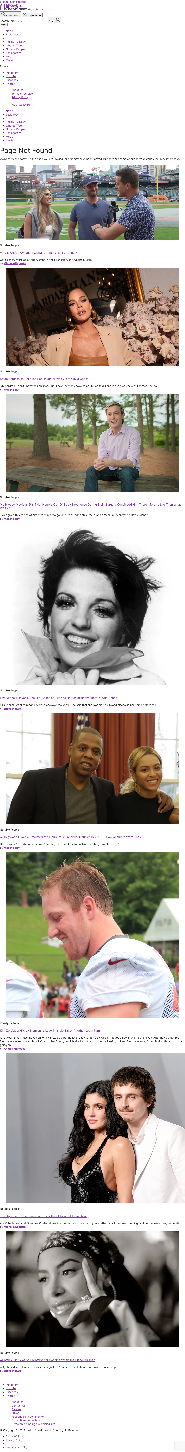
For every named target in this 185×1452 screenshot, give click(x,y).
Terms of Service (22, 93)
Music (9, 56)
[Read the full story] (92, 238)
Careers (16, 1409)
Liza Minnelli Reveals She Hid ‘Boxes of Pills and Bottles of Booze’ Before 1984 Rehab (58, 698)
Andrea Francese (14, 1048)
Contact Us (18, 1405)
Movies (10, 60)
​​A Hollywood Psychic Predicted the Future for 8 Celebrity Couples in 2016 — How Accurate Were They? (71, 837)
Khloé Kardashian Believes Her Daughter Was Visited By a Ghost (44, 379)
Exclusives (12, 34)
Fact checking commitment (29, 1416)
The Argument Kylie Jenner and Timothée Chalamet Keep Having (44, 1216)
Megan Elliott (12, 389)
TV (7, 38)
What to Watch (15, 45)
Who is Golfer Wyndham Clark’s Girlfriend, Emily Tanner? (38, 252)
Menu (3, 25)
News (9, 30)
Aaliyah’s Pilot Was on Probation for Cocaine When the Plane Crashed (47, 1360)
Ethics (15, 1413)
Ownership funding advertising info (33, 1424)
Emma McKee (12, 708)
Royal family (13, 52)
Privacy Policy (20, 97)
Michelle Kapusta (15, 263)
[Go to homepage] (13, 1378)
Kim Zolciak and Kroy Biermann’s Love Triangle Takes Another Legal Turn (50, 1030)
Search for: (7, 20)
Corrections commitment (27, 1420)
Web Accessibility (22, 104)
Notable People (15, 49)
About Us (17, 89)
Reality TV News (16, 41)
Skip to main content (13, 1)
